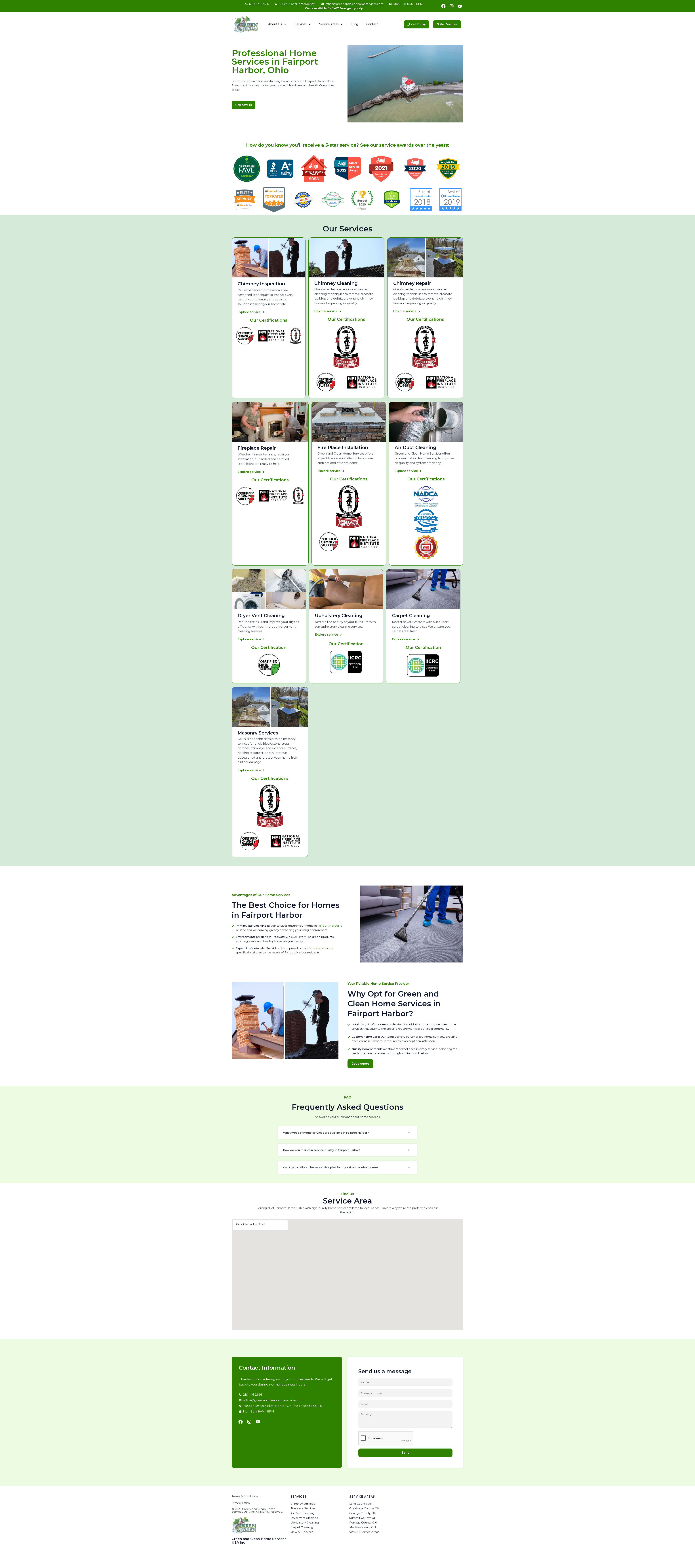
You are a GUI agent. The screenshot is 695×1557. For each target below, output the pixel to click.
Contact (372, 24)
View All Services (301, 1532)
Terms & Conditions (245, 1496)
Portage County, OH (363, 1522)
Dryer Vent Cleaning (261, 615)
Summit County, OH (362, 1518)
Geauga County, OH (362, 1513)
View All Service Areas (364, 1532)
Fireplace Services (302, 1508)
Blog (354, 24)
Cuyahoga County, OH (364, 1508)
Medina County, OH (362, 1527)
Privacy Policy (241, 1502)
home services (322, 948)
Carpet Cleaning (411, 615)
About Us (275, 24)
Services (300, 24)
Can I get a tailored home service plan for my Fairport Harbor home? (330, 1167)
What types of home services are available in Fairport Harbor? (326, 1132)
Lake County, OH (360, 1503)
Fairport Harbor (328, 925)
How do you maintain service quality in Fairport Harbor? (322, 1150)
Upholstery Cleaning (338, 615)
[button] (347, 1132)
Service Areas (328, 24)
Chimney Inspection (261, 283)
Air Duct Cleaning (302, 1513)
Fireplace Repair (257, 448)
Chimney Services (302, 1503)
